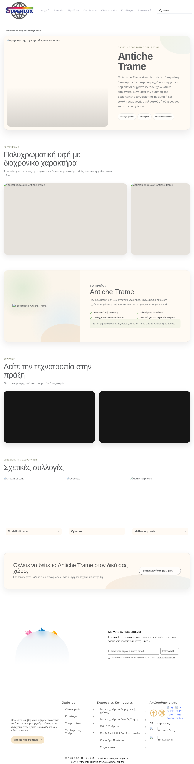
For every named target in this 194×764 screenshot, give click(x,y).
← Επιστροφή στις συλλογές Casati (22, 30)
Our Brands (90, 10)
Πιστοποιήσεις (166, 730)
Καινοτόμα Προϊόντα (112, 740)
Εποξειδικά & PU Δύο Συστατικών (120, 733)
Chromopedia (109, 10)
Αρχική (45, 10)
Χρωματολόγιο (73, 723)
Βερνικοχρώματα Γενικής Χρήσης (119, 719)
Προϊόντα (73, 10)
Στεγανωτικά (107, 747)
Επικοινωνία (145, 10)
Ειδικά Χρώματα (109, 726)
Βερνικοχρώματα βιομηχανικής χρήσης (118, 711)
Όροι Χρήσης (117, 762)
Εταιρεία (59, 10)
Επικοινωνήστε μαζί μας (160, 570)
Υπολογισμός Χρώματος (73, 732)
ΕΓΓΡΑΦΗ (169, 651)
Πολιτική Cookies (101, 762)
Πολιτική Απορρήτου (166, 657)
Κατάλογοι (127, 10)
